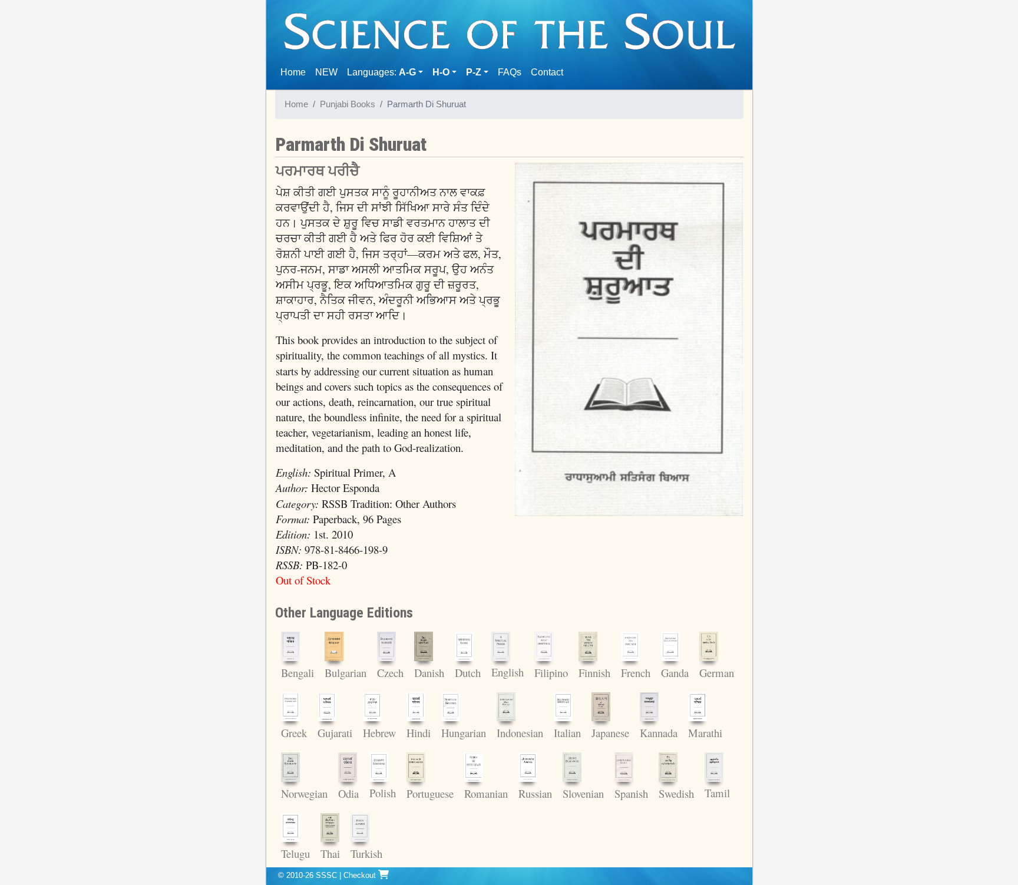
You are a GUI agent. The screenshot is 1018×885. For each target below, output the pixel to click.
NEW (326, 72)
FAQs (509, 72)
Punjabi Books (347, 104)
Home (295, 72)
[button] (444, 72)
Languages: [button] (381, 72)
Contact (549, 72)
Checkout (360, 875)
